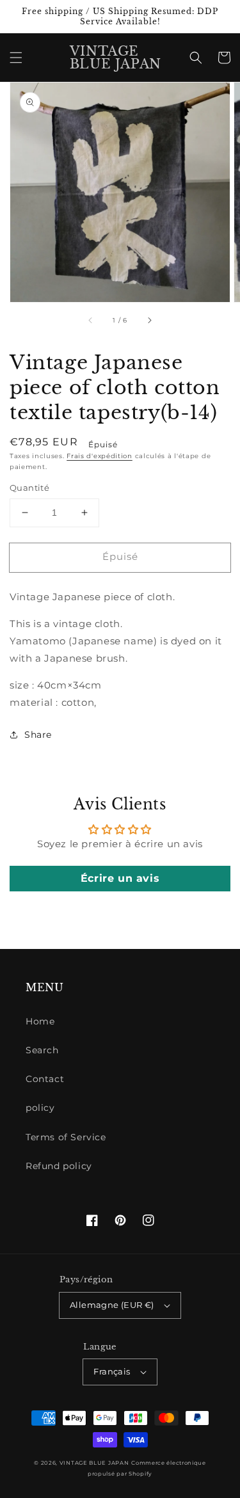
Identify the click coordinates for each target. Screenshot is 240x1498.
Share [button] (38, 734)
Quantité (29, 487)
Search (42, 1050)
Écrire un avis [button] (120, 878)
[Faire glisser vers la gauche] (91, 320)
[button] (16, 58)
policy (40, 1107)
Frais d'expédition (99, 456)
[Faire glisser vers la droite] (149, 320)
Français (111, 1371)
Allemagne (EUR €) (112, 1305)
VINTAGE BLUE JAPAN (94, 1463)
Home (40, 1021)
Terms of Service (66, 1137)
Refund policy (59, 1166)
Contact (45, 1079)
